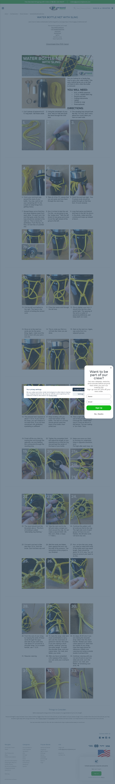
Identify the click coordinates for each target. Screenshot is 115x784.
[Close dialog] (110, 367)
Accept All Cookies (80, 389)
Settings (80, 394)
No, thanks (98, 414)
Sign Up (99, 408)
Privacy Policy (53, 395)
